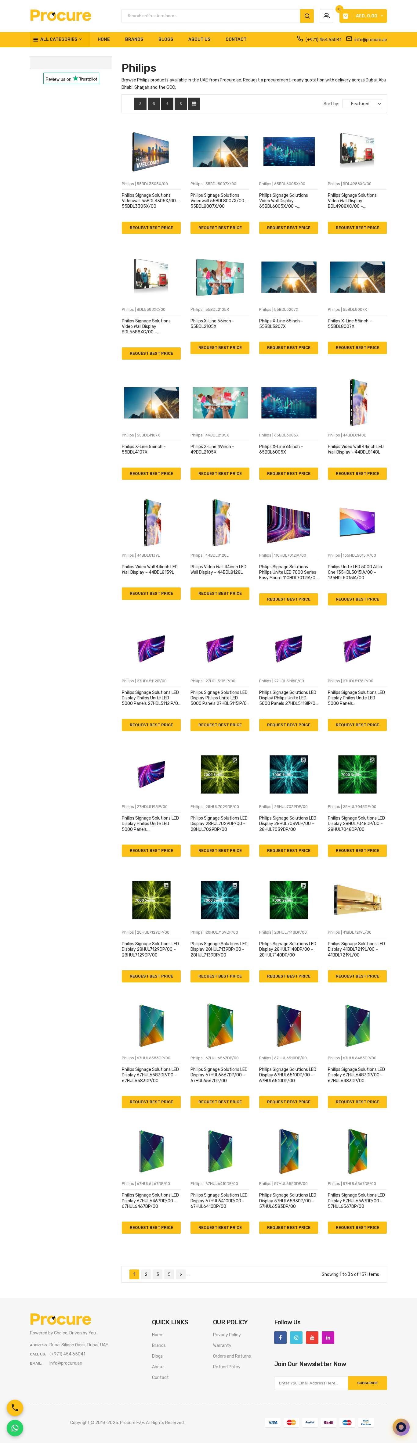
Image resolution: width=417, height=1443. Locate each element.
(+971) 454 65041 (323, 39)
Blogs (157, 1356)
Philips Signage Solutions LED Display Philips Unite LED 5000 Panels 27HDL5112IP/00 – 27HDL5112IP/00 (151, 698)
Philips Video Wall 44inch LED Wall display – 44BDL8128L (218, 569)
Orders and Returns (232, 1356)
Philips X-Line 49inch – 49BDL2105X (212, 449)
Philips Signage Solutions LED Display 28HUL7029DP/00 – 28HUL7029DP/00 (219, 824)
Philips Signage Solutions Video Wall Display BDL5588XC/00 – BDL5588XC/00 (146, 326)
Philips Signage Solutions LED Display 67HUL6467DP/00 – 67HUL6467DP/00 (150, 1201)
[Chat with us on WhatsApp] (15, 1428)
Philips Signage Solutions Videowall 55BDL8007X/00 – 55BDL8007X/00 (219, 201)
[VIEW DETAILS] (127, 224)
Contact (160, 1377)
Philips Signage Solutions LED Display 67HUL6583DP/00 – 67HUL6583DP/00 (150, 1075)
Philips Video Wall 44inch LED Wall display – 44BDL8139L (150, 569)
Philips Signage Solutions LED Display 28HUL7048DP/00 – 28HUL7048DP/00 (356, 824)
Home (158, 1334)
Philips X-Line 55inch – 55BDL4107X (144, 449)
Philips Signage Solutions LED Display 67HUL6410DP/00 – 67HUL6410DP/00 (219, 1201)
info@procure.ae (370, 39)
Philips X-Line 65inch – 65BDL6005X (281, 449)
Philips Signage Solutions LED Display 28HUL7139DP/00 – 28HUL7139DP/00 (219, 949)
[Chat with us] (401, 1427)
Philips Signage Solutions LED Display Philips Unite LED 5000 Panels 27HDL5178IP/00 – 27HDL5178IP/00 (356, 698)
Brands (159, 1345)
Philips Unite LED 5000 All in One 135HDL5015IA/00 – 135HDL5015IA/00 (355, 572)
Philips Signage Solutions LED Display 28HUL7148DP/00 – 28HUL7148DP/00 (287, 949)
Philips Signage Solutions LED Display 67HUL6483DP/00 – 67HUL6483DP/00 (356, 1075)
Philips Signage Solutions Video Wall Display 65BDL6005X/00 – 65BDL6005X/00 (283, 201)
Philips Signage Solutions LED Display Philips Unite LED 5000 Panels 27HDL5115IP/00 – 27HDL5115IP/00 (219, 698)
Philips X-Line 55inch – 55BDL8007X (350, 323)
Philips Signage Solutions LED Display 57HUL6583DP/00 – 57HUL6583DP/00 (287, 1201)
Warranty (222, 1345)
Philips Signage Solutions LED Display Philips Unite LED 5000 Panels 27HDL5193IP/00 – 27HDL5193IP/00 (150, 824)
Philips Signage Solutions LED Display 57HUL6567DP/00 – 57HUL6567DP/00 (356, 1201)
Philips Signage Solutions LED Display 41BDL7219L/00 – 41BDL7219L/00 (356, 949)
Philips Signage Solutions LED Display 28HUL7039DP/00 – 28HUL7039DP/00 (287, 824)
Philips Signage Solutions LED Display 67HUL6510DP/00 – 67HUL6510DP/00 (287, 1075)
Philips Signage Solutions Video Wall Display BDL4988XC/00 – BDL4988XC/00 (352, 201)
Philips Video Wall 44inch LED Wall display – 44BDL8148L (356, 449)
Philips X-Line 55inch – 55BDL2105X (212, 323)
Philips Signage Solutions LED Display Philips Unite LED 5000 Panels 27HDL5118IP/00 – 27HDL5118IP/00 (288, 698)
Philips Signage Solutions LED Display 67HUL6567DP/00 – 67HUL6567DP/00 (219, 1075)
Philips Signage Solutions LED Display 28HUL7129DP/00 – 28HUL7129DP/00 (150, 949)
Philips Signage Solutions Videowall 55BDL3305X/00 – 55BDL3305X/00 (150, 201)
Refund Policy (227, 1366)
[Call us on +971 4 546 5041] (15, 1408)
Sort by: (331, 103)
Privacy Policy (227, 1334)
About (158, 1366)
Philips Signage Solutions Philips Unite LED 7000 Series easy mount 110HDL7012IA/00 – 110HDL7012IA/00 (288, 572)
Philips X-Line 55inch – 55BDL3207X (281, 323)
